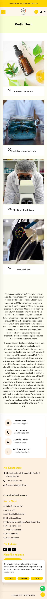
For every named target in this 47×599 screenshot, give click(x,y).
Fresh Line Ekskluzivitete (23, 151)
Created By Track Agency (15, 496)
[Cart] (44, 11)
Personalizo (23, 578)
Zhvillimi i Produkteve (24, 210)
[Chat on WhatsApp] (42, 588)
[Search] (36, 12)
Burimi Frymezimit (23, 92)
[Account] (41, 12)
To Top (42, 594)
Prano (37, 578)
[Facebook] (5, 549)
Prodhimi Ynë (23, 270)
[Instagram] (9, 549)
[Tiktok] (14, 549)
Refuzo (10, 578)
